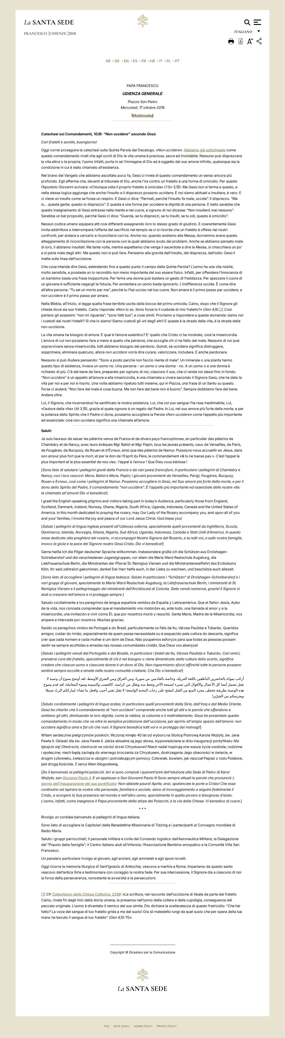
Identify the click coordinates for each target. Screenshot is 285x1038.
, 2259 (86, 894)
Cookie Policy (143, 1026)
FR (144, 61)
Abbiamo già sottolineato (205, 150)
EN (126, 61)
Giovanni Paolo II (77, 778)
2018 (72, 33)
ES (135, 61)
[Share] (259, 42)
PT (177, 61)
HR (152, 61)
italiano (244, 32)
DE (117, 61)
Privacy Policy (167, 1026)
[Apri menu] (256, 22)
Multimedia (142, 115)
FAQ (106, 1026)
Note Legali (121, 1026)
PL (169, 61)
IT (160, 61)
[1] (221, 309)
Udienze (58, 33)
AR (108, 61)
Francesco (36, 33)
